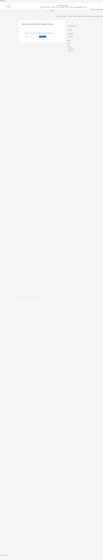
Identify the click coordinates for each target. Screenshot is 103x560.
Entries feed (70, 47)
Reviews (71, 7)
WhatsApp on (59, 5)
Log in (69, 45)
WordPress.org (70, 50)
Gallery (57, 7)
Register (69, 43)
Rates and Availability (78, 7)
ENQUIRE (51, 10)
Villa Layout (47, 7)
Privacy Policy (2, 557)
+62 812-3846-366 (65, 5)
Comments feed (71, 48)
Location (66, 7)
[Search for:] (32, 36)
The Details (53, 7)
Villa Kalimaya (2, 0)
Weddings (62, 7)
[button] (42, 7)
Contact (84, 7)
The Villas (42, 7)
